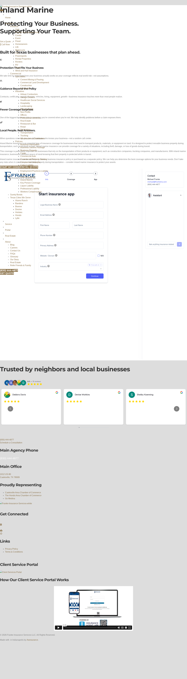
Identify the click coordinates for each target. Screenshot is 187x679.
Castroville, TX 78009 (10, 477)
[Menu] (1, 10)
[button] (7, 440)
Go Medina (10, 498)
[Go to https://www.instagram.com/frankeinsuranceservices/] (93, 527)
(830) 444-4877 (9, 458)
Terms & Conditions (14, 552)
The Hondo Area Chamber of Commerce (23, 495)
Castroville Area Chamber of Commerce (23, 492)
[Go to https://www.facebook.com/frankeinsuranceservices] (93, 521)
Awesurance (32, 640)
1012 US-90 (5, 474)
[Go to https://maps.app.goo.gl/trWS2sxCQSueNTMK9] (93, 530)
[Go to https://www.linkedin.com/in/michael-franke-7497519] (93, 524)
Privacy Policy (11, 549)
